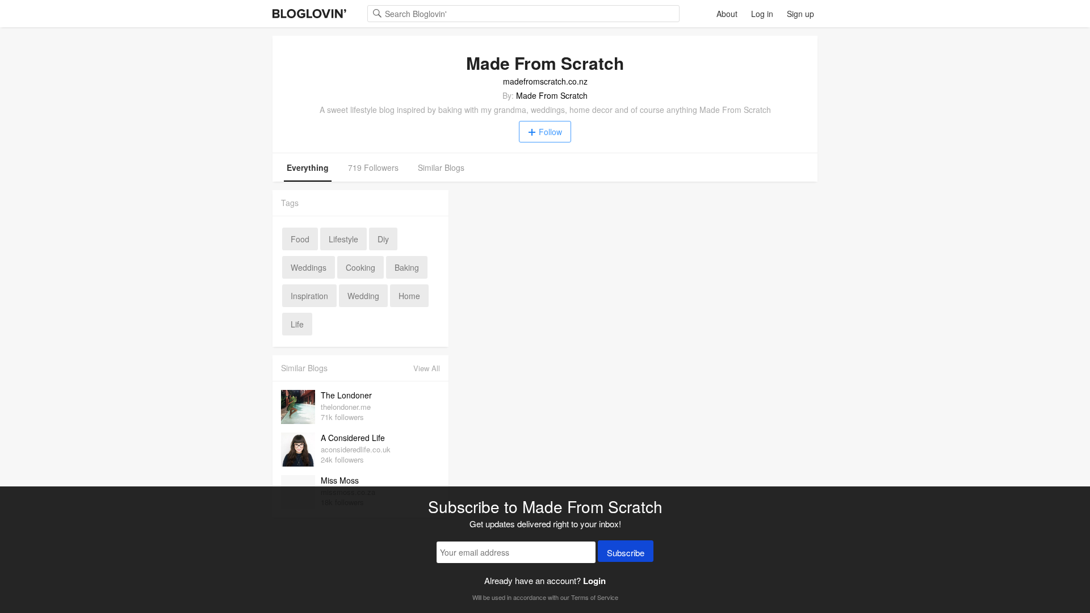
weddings (308, 267)
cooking (360, 267)
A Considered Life (353, 438)
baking (407, 267)
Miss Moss (340, 480)
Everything (308, 167)
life (297, 324)
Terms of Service (594, 597)
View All (426, 368)
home (409, 295)
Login (594, 580)
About (726, 13)
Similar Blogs (441, 167)
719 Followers (373, 167)
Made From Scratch (552, 95)
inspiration (309, 295)
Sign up (800, 13)
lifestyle (343, 239)
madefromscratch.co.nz (545, 81)
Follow (550, 131)
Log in (762, 13)
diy (383, 239)
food (300, 239)
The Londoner (346, 395)
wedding (363, 295)
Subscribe (625, 553)
